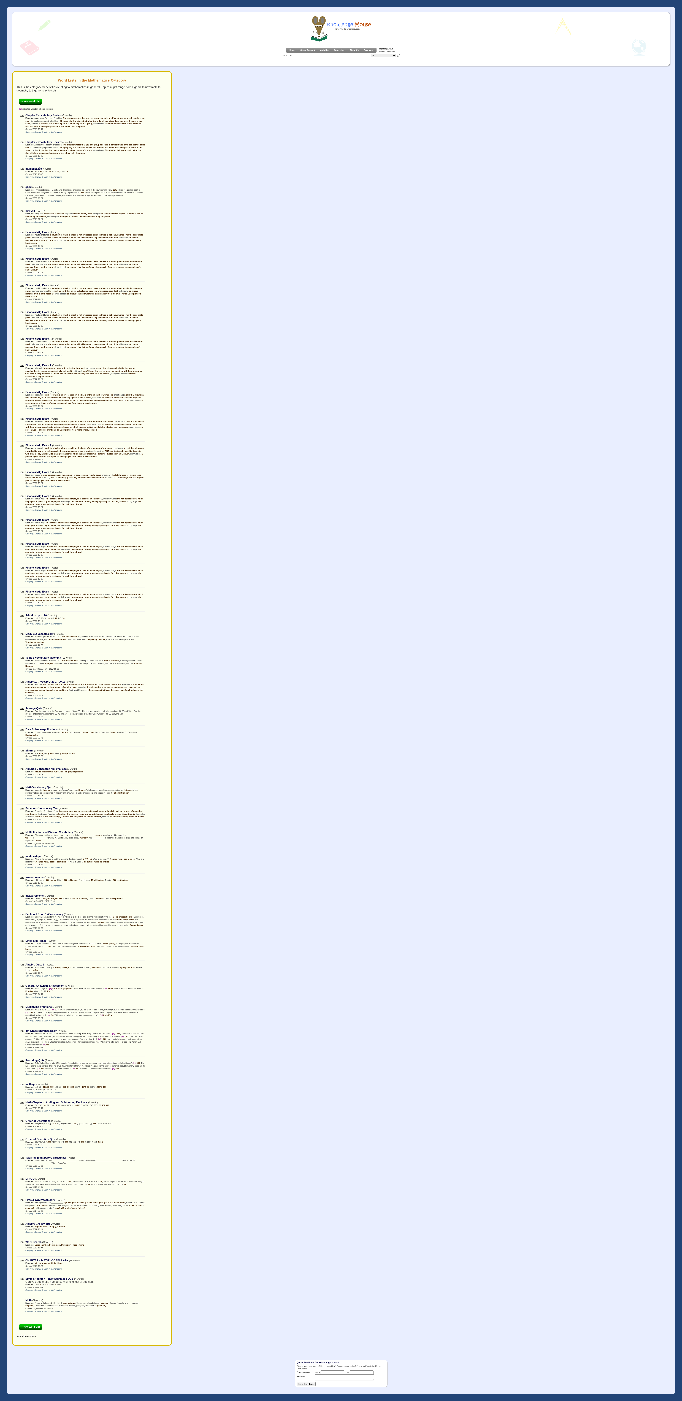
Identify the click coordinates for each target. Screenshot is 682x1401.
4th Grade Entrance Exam (41, 1030)
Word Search (33, 1242)
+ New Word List (30, 101)
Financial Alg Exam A (38, 338)
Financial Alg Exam (37, 232)
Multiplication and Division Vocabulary (49, 832)
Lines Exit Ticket (35, 940)
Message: (301, 1376)
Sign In (390, 49)
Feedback (368, 50)
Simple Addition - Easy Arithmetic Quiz (49, 1278)
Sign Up (382, 49)
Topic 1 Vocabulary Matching (43, 657)
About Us (354, 50)
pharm (29, 750)
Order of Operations (37, 1120)
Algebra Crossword (37, 1223)
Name (317, 1372)
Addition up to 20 (36, 615)
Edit (22, 115)
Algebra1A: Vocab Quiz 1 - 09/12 (45, 681)
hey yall (30, 211)
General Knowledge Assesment (44, 985)
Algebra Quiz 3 (34, 964)
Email (347, 1372)
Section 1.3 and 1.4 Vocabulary (44, 914)
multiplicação (33, 168)
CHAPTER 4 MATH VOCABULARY (46, 1260)
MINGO (30, 1178)
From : (303, 1372)
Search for (287, 55)
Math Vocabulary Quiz (39, 787)
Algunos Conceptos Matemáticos (46, 768)
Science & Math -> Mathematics (48, 132)
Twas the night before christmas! (45, 1157)
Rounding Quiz (34, 1060)
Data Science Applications (41, 729)
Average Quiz (33, 708)
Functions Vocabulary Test (41, 808)
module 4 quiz (34, 856)
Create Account (307, 50)
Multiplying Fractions (38, 1006)
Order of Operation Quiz (40, 1139)
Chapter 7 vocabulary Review (43, 115)
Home (292, 50)
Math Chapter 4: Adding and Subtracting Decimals (56, 1102)
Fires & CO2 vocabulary (40, 1200)
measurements (34, 877)
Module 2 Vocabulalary (39, 633)
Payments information (387, 51)
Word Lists (339, 50)
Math (28, 1300)
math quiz (31, 1084)
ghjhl (28, 187)
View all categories (26, 1336)
